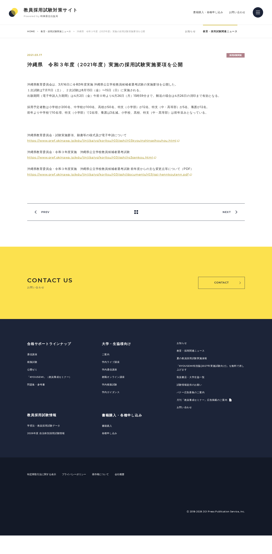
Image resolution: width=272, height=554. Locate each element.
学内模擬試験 (109, 384)
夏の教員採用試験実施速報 (192, 358)
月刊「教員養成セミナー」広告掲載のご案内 (202, 399)
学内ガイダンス (111, 392)
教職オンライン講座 (113, 376)
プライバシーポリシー (74, 474)
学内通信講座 (109, 369)
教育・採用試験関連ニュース (56, 31)
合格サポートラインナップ (49, 344)
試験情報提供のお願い (189, 384)
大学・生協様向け (116, 344)
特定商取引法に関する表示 (41, 474)
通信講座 (32, 354)
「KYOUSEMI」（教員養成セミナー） (49, 376)
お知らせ (190, 31)
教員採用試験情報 (41, 415)
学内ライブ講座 (111, 361)
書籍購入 (107, 425)
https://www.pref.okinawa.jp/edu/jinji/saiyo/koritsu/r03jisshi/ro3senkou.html (90, 157)
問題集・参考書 (36, 384)
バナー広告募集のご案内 (191, 392)
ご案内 (106, 354)
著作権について (100, 474)
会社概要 (119, 474)
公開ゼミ (32, 369)
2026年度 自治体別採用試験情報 (46, 433)
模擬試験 (32, 361)
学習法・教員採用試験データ (43, 425)
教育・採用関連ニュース (191, 350)
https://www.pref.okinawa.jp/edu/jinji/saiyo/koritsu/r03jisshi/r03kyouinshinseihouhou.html (101, 140)
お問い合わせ (237, 12)
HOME (31, 31)
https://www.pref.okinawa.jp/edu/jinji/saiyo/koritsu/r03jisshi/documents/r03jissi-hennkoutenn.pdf (108, 174)
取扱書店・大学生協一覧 (191, 377)
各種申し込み (109, 433)
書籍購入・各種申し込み (208, 12)
